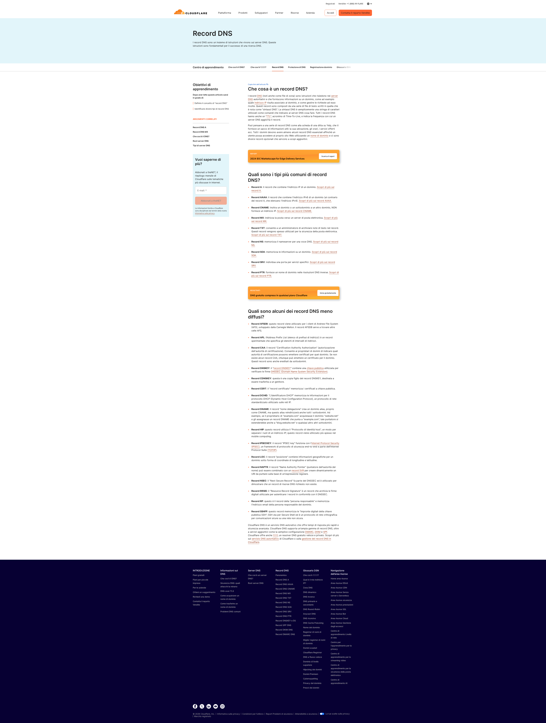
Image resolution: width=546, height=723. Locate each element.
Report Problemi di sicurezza (279, 714)
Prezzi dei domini (311, 687)
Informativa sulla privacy (205, 213)
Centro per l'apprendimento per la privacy (341, 645)
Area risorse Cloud (339, 618)
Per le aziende (199, 587)
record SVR (298, 470)
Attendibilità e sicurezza (306, 714)
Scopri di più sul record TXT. (266, 234)
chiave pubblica (315, 368)
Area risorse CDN (339, 587)
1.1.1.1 (275, 535)
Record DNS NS (283, 602)
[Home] (191, 13)
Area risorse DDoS (339, 583)
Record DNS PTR (283, 616)
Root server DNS (255, 583)
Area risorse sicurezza (341, 600)
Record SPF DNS (283, 625)
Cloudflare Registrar (312, 652)
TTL (268, 116)
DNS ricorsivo (309, 618)
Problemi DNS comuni (230, 611)
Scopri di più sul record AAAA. (315, 200)
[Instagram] (222, 706)
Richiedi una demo (201, 597)
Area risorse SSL (338, 609)
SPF (325, 531)
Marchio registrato (202, 716)
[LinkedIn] (208, 706)
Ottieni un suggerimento (204, 592)
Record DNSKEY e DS (286, 620)
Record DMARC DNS (285, 634)
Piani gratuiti (198, 575)
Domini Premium (310, 674)
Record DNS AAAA (284, 584)
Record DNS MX (283, 593)
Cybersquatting (310, 678)
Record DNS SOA (284, 607)
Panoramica (281, 575)
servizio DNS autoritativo (265, 538)
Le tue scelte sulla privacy (337, 714)
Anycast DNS (309, 614)
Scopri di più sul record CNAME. (294, 210)
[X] (202, 706)
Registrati (330, 3)
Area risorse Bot (338, 614)
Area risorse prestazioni (342, 604)
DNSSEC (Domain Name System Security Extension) (299, 371)
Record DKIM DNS (284, 629)
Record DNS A (282, 579)
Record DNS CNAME (285, 589)
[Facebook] (195, 706)
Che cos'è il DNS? (236, 67)
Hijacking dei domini (312, 669)
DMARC (309, 531)
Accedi (330, 12)
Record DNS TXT (283, 598)
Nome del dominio (311, 627)
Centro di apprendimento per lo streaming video (341, 657)
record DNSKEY (282, 368)
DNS (259, 95)
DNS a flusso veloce (312, 657)
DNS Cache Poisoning (313, 623)
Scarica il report (327, 156)
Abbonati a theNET (211, 200)
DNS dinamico (309, 592)
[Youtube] (215, 706)
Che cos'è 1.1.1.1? (258, 67)
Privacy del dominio (312, 683)
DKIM (317, 531)
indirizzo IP (260, 102)
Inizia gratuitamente (328, 293)
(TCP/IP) (272, 450)
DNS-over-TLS (227, 591)
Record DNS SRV (283, 611)
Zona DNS (308, 587)
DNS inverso (309, 597)
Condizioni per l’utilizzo (252, 714)
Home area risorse (339, 578)
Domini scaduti (310, 648)
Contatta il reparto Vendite (355, 12)
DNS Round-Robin (311, 609)
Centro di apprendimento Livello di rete (341, 634)
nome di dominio (319, 135)
